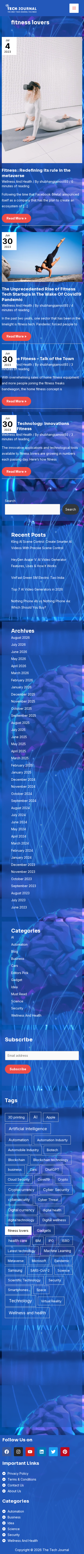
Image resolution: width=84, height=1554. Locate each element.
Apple (50, 1117)
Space (41, 1290)
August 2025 (20, 723)
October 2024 (21, 794)
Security (17, 1008)
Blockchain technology (50, 1160)
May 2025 (18, 744)
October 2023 (21, 879)
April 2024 (18, 836)
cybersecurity (19, 1200)
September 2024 (23, 801)
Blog (14, 951)
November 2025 (23, 701)
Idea (14, 987)
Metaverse (16, 1261)
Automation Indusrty (52, 1140)
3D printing (16, 1117)
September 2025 (23, 715)
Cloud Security (19, 1179)
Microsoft (39, 1261)
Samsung (15, 1270)
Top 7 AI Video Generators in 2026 (37, 589)
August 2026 (20, 637)
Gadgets (44, 1230)
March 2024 (20, 843)
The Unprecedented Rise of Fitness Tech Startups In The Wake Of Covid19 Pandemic (41, 294)
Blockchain (16, 1160)
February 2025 (22, 765)
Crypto (63, 1179)
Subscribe (18, 1069)
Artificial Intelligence (28, 1128)
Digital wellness (54, 1220)
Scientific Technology (24, 1280)
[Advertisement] (42, 1378)
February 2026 (22, 680)
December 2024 (23, 779)
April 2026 (18, 666)
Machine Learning (57, 1251)
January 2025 (21, 772)
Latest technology (21, 1251)
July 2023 (18, 900)
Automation (19, 944)
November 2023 (23, 872)
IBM (38, 1241)
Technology (20, 1300)
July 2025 (18, 730)
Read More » (16, 217)
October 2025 (21, 708)
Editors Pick (19, 973)
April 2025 (18, 751)
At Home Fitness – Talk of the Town (38, 358)
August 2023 (20, 893)
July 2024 (18, 815)
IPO (51, 1241)
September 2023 (23, 886)
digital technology (21, 1220)
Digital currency (21, 1210)
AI (12, 937)
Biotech (52, 1150)
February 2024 (22, 850)
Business (17, 959)
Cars (14, 966)
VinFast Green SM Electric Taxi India (37, 578)
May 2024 (18, 829)
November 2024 (23, 786)
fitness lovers (18, 1230)
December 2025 (23, 694)
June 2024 (19, 822)
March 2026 (20, 673)
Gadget (16, 980)
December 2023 (23, 865)
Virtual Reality (51, 1301)
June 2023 (19, 907)
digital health (52, 1210)
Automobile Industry (23, 1150)
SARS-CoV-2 (40, 1270)
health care (17, 1241)
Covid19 (44, 1179)
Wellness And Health (17, 181)
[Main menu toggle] (74, 8)
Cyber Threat (48, 1200)
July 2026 (18, 644)
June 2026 (19, 652)
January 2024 (21, 857)
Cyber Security (56, 1189)
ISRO (65, 1241)
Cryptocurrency (21, 1190)
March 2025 (20, 758)
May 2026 (18, 659)
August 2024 (20, 808)
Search (10, 501)
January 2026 (21, 687)
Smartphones (18, 1290)
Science (17, 1001)
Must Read (19, 994)
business (15, 1170)
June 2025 (19, 737)
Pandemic (61, 1261)
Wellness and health (27, 1312)
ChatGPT (52, 1170)
